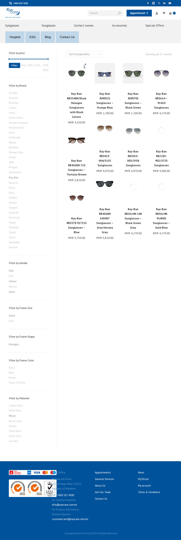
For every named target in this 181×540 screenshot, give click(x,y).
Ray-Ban (13, 177)
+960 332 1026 (20, 3)
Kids (11, 270)
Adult (12, 292)
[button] (82, 84)
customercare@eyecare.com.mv (70, 519)
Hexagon (14, 344)
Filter (14, 65)
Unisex (12, 281)
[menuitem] (17, 25)
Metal (12, 415)
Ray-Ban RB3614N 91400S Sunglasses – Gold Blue (161, 218)
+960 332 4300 (65, 495)
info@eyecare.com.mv (64, 504)
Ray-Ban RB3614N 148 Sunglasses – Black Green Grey (133, 218)
